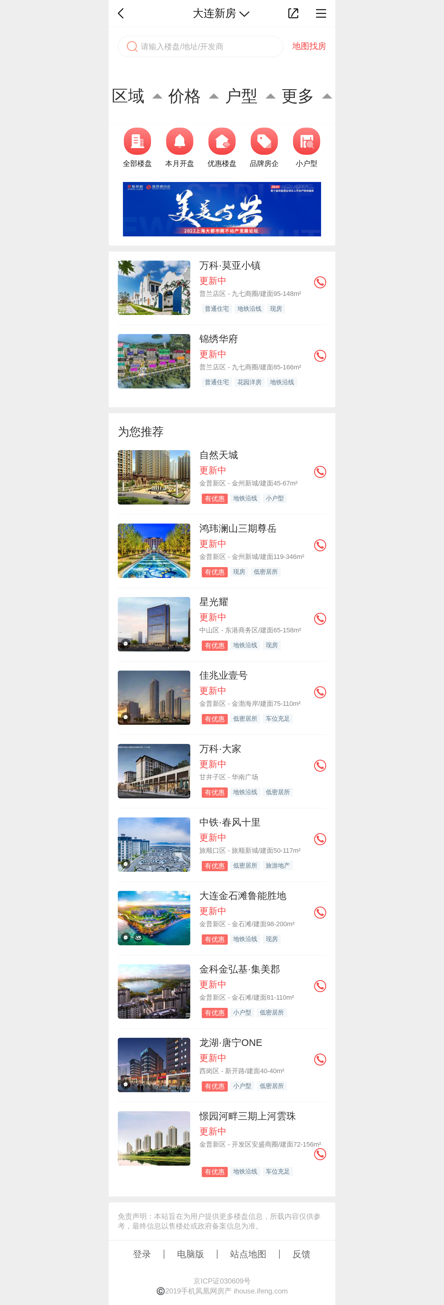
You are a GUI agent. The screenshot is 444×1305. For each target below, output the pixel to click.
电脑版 (190, 1254)
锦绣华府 (218, 338)
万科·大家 (220, 748)
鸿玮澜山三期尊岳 (238, 528)
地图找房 (309, 46)
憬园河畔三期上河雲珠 (247, 1116)
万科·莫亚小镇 (230, 265)
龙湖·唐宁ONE (230, 1042)
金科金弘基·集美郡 (239, 969)
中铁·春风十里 (230, 822)
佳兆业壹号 (223, 675)
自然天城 (218, 455)
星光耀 (213, 601)
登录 (142, 1254)
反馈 (301, 1254)
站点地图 (248, 1254)
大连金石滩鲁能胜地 (242, 895)
